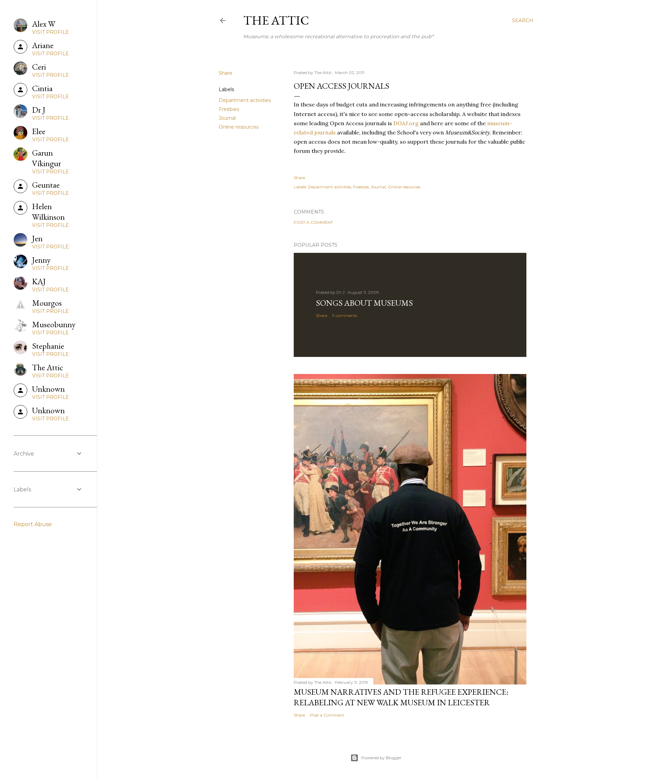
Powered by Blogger (381, 757)
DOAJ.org (406, 123)
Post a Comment (313, 222)
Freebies (229, 109)
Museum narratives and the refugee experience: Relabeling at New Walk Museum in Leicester (401, 697)
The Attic (276, 20)
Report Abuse (33, 524)
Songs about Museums (364, 303)
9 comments (344, 315)
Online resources (239, 127)
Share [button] (225, 73)
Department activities (245, 100)
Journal (227, 118)
